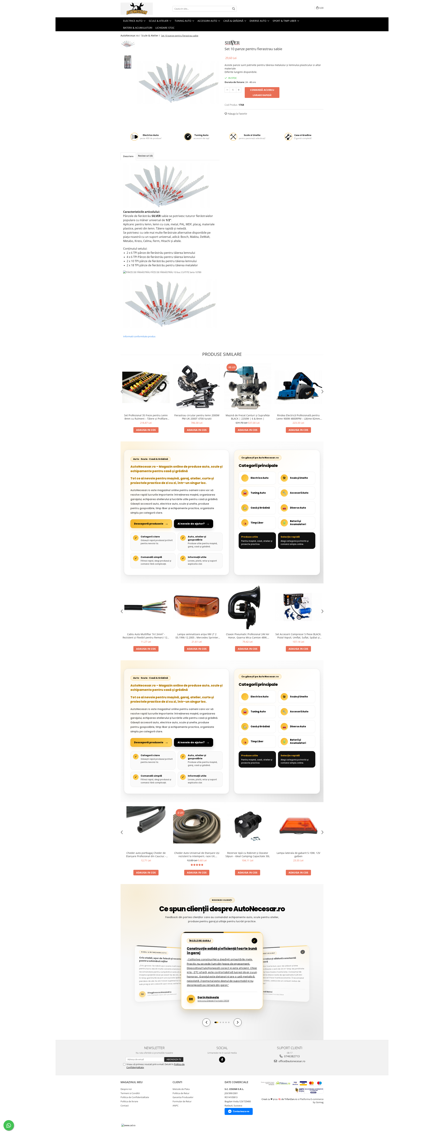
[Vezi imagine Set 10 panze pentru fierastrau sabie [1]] (128, 62)
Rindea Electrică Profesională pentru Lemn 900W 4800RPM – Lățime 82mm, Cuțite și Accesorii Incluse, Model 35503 (298, 417)
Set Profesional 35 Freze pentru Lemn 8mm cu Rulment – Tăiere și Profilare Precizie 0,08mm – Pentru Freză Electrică (145, 417)
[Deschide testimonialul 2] (220, 1022)
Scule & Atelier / (151, 35)
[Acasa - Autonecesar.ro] (138, 9)
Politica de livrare (129, 1101)
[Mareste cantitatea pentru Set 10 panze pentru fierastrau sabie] (238, 90)
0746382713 (291, 1056)
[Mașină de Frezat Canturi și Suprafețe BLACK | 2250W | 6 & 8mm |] (247, 387)
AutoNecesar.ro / (131, 35)
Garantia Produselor (183, 1097)
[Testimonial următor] (238, 1022)
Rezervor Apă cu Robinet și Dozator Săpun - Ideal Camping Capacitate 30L (247, 854)
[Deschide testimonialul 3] (223, 1022)
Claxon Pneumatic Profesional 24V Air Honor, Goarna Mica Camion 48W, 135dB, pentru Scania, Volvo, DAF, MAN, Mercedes (248, 636)
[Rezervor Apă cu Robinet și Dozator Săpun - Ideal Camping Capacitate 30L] (247, 826)
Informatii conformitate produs (139, 336)
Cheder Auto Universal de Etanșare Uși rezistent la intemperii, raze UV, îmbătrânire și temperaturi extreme (196, 854)
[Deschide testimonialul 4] (226, 1022)
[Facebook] (222, 1060)
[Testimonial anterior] (206, 1022)
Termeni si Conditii (130, 1093)
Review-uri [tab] (145, 155)
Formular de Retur (182, 1101)
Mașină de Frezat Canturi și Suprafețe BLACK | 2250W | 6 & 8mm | (248, 417)
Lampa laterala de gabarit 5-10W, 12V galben (298, 854)
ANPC (175, 1105)
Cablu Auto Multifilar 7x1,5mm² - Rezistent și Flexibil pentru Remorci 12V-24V (146, 636)
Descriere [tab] (128, 156)
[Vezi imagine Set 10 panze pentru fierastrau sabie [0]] (128, 44)
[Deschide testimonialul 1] (216, 1022)
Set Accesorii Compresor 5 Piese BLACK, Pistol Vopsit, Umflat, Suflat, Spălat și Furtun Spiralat (298, 636)
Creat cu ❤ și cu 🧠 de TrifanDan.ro (280, 1099)
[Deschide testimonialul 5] (228, 1022)
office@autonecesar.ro (291, 1061)
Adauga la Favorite (237, 113)
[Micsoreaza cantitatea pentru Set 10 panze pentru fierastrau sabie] (227, 90)
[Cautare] (233, 9)
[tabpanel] (178, 82)
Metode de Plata (181, 1089)
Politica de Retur (181, 1093)
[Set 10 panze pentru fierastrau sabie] (178, 82)
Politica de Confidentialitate (135, 1097)
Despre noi (126, 1089)
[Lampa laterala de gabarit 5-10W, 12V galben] (298, 826)
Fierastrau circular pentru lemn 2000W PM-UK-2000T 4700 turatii (196, 417)
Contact (125, 1105)
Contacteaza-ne (241, 1111)
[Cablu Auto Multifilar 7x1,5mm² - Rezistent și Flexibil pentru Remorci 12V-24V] (146, 607)
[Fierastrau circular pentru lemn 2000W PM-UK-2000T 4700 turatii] (196, 387)
